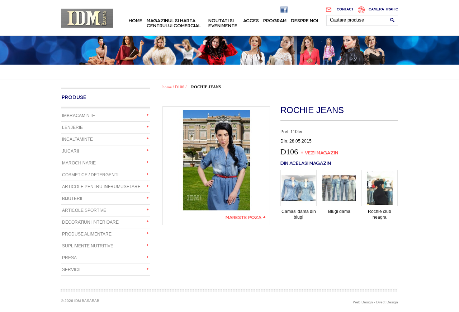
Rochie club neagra (379, 214)
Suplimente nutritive (87, 245)
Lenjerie (72, 127)
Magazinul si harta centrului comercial (174, 22)
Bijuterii (72, 198)
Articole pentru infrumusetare (101, 186)
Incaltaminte (77, 139)
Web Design (363, 302)
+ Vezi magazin (319, 152)
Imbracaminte (78, 115)
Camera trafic (383, 9)
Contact (345, 9)
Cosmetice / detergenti (90, 174)
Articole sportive (84, 210)
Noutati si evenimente (222, 22)
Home (135, 20)
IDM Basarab (87, 18)
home (167, 87)
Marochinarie (79, 163)
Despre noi (304, 20)
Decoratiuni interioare (90, 222)
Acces (251, 20)
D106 (179, 87)
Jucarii (70, 151)
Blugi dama (339, 211)
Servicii (71, 269)
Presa (69, 257)
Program (275, 20)
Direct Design (387, 302)
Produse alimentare (87, 234)
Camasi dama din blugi (298, 214)
